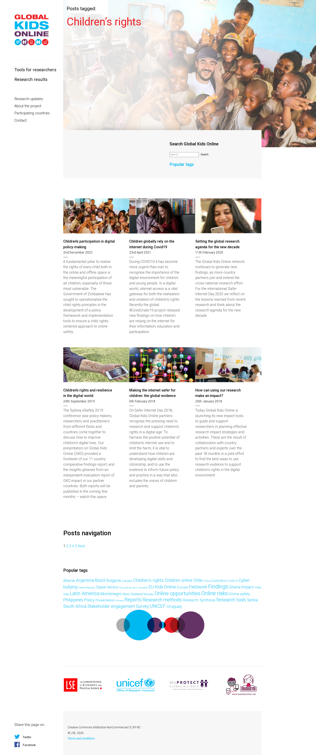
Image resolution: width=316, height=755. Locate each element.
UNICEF (158, 606)
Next (81, 546)
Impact (247, 587)
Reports (133, 600)
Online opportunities (177, 593)
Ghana (234, 587)
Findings (218, 586)
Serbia (252, 600)
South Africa (74, 606)
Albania (69, 581)
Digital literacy (107, 587)
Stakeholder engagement (111, 606)
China (206, 581)
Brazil (100, 580)
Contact (20, 120)
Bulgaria (113, 580)
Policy (89, 600)
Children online (178, 580)
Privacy (120, 600)
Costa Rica (218, 581)
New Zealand (133, 594)
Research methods (162, 599)
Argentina (85, 580)
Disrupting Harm (128, 587)
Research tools (231, 599)
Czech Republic (86, 587)
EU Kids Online (162, 586)
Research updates (28, 99)
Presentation (105, 600)
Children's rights (148, 580)
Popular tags (182, 164)
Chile (197, 580)
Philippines (73, 599)
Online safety (239, 594)
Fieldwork (198, 586)
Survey (142, 606)
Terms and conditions (81, 738)
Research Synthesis (199, 600)
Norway (149, 594)
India (258, 587)
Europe (182, 587)
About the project (27, 106)
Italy (66, 594)
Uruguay (174, 606)
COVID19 (232, 581)
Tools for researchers (31, 69)
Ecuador (143, 587)
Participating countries (31, 113)
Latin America (84, 593)
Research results (30, 79)
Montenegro (111, 594)
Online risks (214, 593)
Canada (127, 581)
